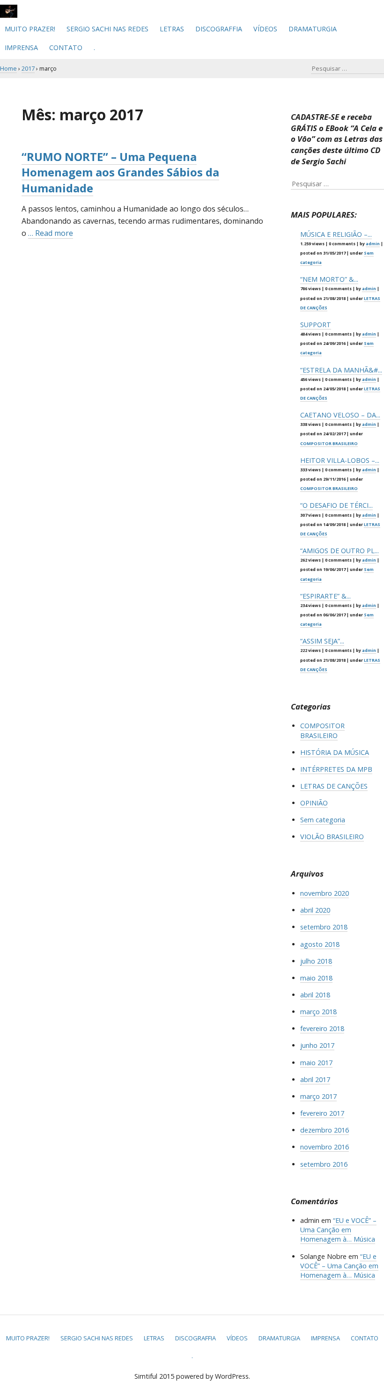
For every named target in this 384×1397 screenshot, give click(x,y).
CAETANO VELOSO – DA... (340, 414)
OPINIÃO (314, 802)
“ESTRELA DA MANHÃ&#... (341, 370)
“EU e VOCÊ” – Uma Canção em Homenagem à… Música (338, 1229)
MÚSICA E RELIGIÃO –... (336, 234)
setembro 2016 (323, 1164)
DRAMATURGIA (312, 28)
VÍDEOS (265, 28)
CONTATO (65, 47)
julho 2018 (316, 961)
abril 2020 (315, 910)
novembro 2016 (324, 1146)
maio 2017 (316, 1062)
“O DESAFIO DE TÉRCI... (336, 505)
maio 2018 (316, 977)
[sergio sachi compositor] (8, 15)
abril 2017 (315, 1079)
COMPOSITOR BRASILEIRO (329, 443)
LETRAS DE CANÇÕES (334, 786)
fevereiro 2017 (322, 1113)
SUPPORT (315, 324)
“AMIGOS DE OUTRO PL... (339, 550)
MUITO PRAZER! (30, 28)
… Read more (50, 233)
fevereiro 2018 (322, 1028)
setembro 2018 (323, 926)
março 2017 (318, 1096)
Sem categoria (322, 819)
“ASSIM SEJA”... (322, 640)
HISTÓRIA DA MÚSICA (334, 752)
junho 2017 (317, 1045)
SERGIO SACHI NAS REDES (107, 28)
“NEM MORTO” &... (329, 279)
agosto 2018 (320, 944)
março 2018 (318, 1011)
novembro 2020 (324, 893)
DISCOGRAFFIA (218, 28)
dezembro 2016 (324, 1130)
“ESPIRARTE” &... (325, 596)
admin (373, 244)
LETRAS (172, 28)
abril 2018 (315, 994)
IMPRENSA (21, 47)
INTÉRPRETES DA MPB (336, 769)
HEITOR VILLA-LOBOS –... (339, 460)
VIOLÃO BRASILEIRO (332, 836)
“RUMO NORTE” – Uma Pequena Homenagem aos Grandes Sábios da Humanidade (120, 172)
